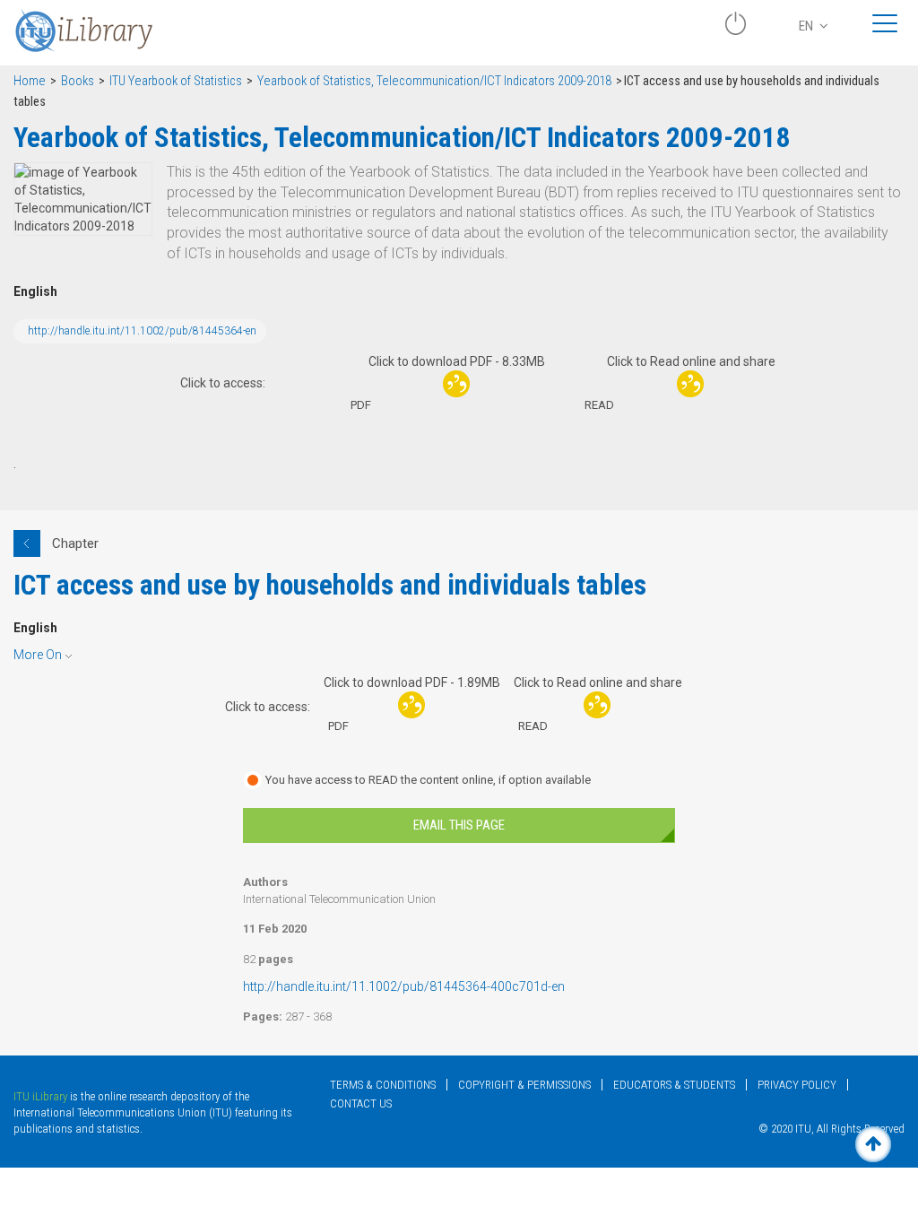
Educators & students (674, 1084)
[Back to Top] (873, 1144)
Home (29, 81)
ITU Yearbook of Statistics (175, 81)
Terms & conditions (383, 1084)
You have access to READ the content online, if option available (428, 779)
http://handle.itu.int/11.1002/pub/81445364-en (142, 331)
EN (807, 26)
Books (77, 81)
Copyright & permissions (524, 1084)
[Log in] (735, 30)
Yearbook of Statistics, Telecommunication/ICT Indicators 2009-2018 (434, 81)
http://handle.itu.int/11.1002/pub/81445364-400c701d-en (404, 986)
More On (37, 654)
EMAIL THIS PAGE (459, 825)
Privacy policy (797, 1084)
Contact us (361, 1103)
